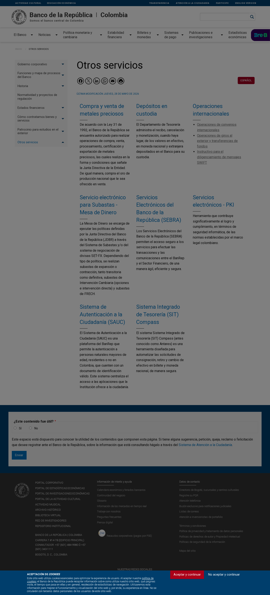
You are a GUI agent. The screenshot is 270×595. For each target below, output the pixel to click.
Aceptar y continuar (187, 574)
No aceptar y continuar (224, 574)
